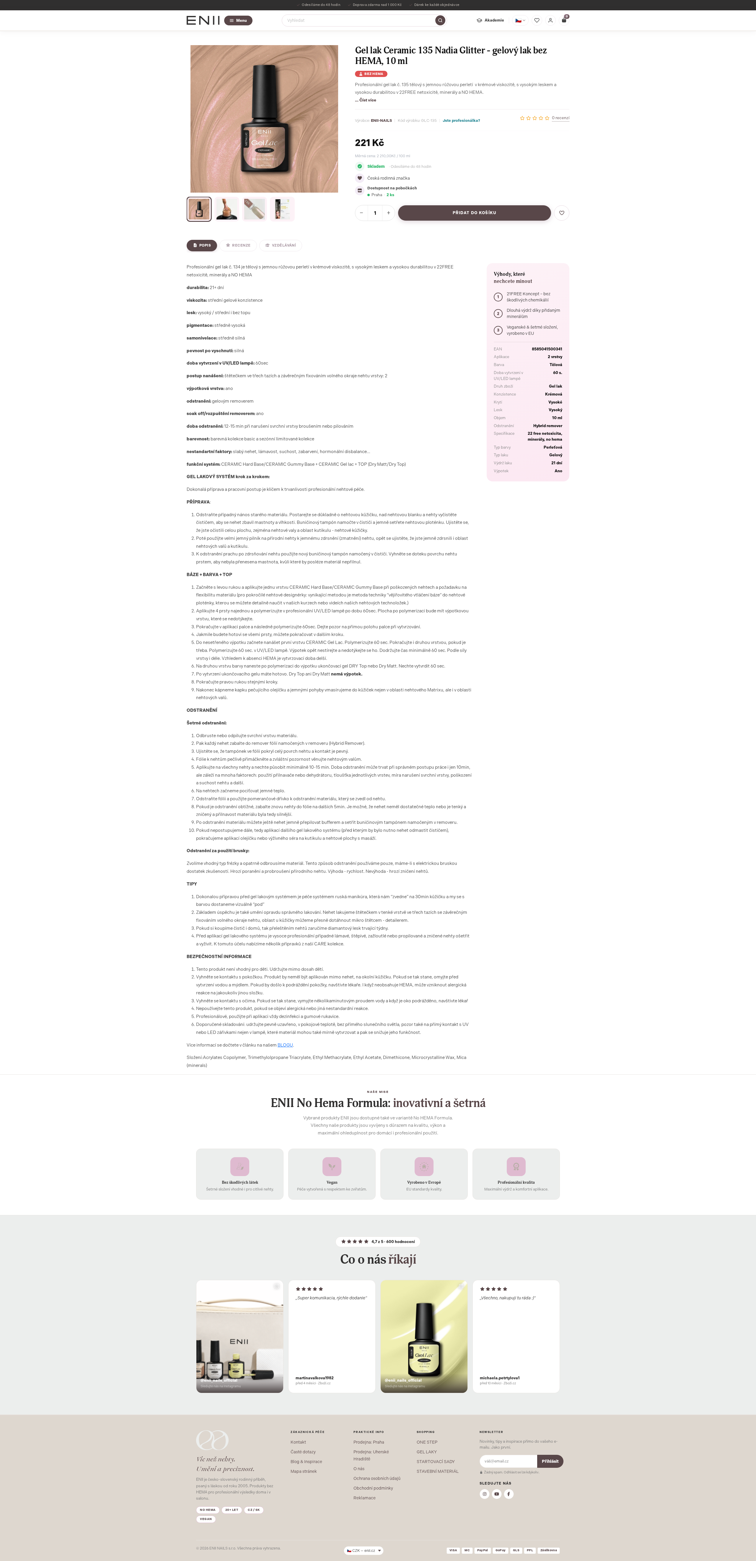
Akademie (494, 20)
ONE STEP (427, 1442)
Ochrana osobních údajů (376, 1478)
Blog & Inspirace (306, 1461)
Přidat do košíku (475, 213)
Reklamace (364, 1498)
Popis (205, 245)
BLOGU (285, 1045)
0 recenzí (560, 118)
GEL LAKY (427, 1452)
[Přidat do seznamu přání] (561, 213)
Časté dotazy (303, 1452)
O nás (358, 1468)
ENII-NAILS (381, 120)
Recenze (241, 245)
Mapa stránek (304, 1471)
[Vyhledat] (440, 20)
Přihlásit (550, 1461)
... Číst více (365, 100)
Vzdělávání (284, 245)
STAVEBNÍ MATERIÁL (438, 1471)
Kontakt (298, 1442)
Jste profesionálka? (461, 120)
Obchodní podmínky (373, 1488)
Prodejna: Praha (368, 1442)
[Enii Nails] (203, 20)
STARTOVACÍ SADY (436, 1461)
